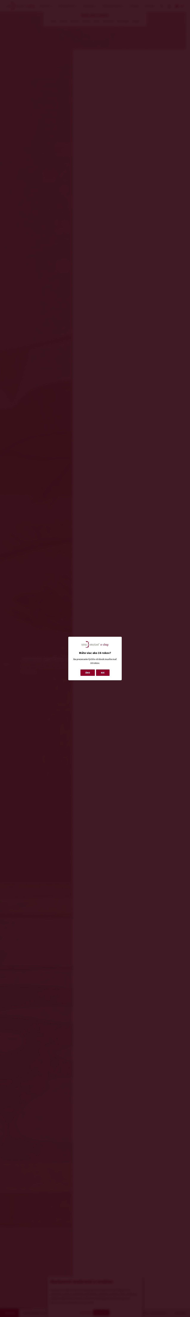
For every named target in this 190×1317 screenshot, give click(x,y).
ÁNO (87, 672)
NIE (103, 672)
